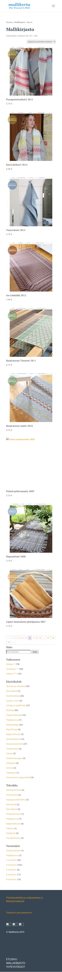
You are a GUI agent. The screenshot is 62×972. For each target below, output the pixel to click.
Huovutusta (12, 794)
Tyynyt (9, 753)
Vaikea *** (11, 673)
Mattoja (10, 710)
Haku (35, 651)
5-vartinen (11, 869)
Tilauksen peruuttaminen (19, 912)
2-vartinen (11, 860)
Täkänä (10, 828)
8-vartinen (11, 879)
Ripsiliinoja (11, 729)
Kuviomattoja (12, 695)
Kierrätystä (11, 691)
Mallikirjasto (19, 22)
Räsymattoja (12, 724)
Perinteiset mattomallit (17, 777)
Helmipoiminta (13, 789)
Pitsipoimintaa (13, 813)
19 (9, 642)
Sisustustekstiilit (14, 743)
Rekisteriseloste (15, 901)
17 (48, 638)
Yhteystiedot (15, 967)
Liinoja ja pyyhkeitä (16, 705)
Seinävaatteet (13, 739)
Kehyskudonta (13, 850)
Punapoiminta (13, 838)
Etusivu (9, 22)
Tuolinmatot (12, 748)
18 (53, 638)
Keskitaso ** (12, 668)
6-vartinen (11, 874)
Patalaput (11, 772)
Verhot (9, 767)
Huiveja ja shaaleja (15, 686)
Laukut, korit (12, 700)
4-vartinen (11, 864)
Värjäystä (10, 763)
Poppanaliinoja (13, 715)
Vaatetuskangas (14, 758)
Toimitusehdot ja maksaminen (23, 897)
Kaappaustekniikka (16, 799)
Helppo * (10, 664)
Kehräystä (11, 804)
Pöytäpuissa (12, 719)
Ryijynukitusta (13, 734)
